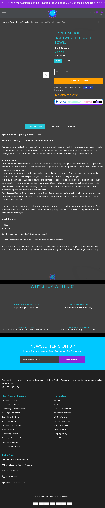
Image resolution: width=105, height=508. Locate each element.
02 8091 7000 (12, 476)
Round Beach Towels (19, 22)
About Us (58, 400)
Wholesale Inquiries (62, 413)
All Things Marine (9, 421)
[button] (59, 52)
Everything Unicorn (10, 400)
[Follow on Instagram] (13, 387)
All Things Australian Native (14, 438)
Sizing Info (55, 126)
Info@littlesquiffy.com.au (17, 459)
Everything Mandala (11, 442)
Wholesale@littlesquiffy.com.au (20, 465)
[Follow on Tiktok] (22, 387)
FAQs (56, 404)
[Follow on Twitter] (8, 387)
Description (35, 126)
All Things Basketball (11, 413)
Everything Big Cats (10, 417)
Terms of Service (61, 425)
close (101, 3)
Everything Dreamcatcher (13, 408)
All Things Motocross (11, 446)
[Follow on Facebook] (3, 387)
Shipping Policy (60, 434)
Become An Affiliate (62, 421)
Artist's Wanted (60, 417)
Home (4, 22)
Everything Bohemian (11, 425)
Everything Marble (10, 434)
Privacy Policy (60, 429)
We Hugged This (9, 429)
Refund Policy (60, 438)
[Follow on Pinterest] (18, 387)
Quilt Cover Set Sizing (63, 408)
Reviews (72, 126)
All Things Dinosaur (10, 404)
